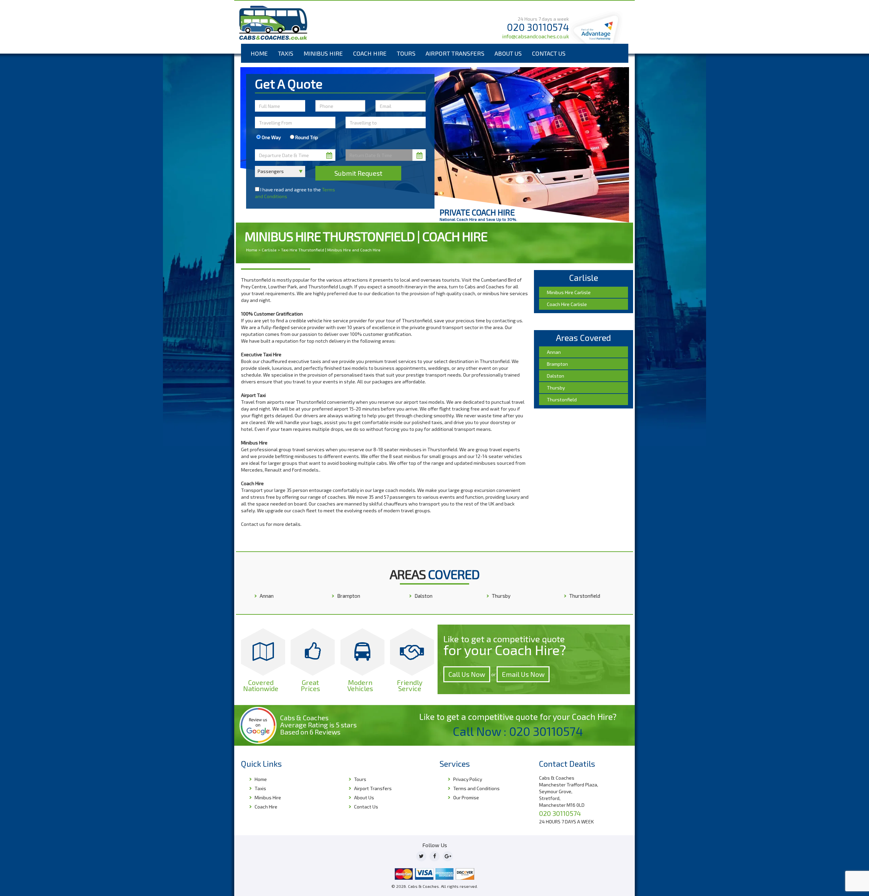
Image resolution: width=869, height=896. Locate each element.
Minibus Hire (323, 53)
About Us (508, 53)
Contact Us (549, 53)
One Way (271, 137)
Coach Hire (370, 53)
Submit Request (358, 173)
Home (259, 53)
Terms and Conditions (476, 788)
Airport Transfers (455, 53)
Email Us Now (523, 674)
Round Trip (306, 137)
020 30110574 (538, 27)
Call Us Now (466, 674)
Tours (406, 53)
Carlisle (269, 249)
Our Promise (466, 797)
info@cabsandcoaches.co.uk (535, 36)
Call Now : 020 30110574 (518, 731)
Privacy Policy (467, 779)
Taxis (285, 53)
